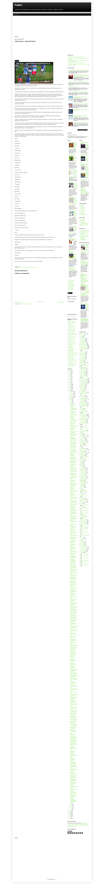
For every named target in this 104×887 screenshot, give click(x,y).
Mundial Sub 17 (83, 500)
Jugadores (82, 483)
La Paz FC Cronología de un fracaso (73, 588)
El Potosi (72, 825)
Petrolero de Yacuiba (84, 504)
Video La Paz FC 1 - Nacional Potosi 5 (73, 615)
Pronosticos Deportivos (84, 508)
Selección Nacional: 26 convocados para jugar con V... (74, 627)
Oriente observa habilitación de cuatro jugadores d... (73, 731)
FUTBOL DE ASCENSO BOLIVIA (84, 285)
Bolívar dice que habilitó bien (72, 734)
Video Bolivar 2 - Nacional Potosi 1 (73, 664)
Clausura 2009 (82, 373)
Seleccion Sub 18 (83, 523)
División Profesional (83, 452)
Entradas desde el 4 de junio (73, 554)
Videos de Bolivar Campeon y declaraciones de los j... (73, 660)
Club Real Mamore (83, 414)
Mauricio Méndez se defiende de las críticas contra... (73, 763)
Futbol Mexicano (71, 285)
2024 (70, 373)
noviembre (72, 393)
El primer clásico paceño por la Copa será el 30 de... (73, 458)
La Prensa (84, 823)
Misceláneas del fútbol (84, 235)
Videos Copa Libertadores (84, 560)
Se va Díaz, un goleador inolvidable (73, 414)
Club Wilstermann (72, 197)
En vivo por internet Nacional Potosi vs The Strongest (73, 740)
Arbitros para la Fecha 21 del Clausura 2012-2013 (73, 698)
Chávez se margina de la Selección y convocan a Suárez (73, 501)
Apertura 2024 (82, 358)
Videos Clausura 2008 (84, 558)
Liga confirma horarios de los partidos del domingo (73, 570)
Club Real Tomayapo (84, 418)
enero (71, 808)
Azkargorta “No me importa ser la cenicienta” (73, 481)
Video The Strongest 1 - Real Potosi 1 (73, 695)
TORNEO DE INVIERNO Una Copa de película (73, 438)
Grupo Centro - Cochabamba (71, 347)
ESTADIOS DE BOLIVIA (84, 456)
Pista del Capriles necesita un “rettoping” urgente (73, 507)
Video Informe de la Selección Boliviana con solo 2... (73, 471)
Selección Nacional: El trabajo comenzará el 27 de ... (73, 744)
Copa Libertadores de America (33, 12)
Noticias (81, 503)
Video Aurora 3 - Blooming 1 (72, 657)
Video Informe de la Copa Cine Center (73, 468)
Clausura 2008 (82, 372)
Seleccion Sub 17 (83, 522)
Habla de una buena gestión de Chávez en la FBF (73, 578)
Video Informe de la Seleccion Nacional (73, 613)
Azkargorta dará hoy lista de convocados (73, 645)
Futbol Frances (71, 281)
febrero (71, 807)
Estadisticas (82, 219)
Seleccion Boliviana (83, 517)
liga (81, 488)
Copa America (82, 440)
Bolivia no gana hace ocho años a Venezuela (73, 465)
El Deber (82, 824)
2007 (70, 818)
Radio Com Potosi (72, 329)
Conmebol (82, 437)
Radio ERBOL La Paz (72, 364)
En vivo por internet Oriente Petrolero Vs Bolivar (74, 532)
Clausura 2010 (82, 375)
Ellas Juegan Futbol (84, 303)
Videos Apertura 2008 (84, 553)
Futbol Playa (82, 474)
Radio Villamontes (72, 341)
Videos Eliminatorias (84, 562)
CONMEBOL (82, 220)
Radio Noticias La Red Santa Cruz (72, 363)
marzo (71, 805)
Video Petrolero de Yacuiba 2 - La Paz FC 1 (73, 624)
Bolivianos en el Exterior (84, 365)
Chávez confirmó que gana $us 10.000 (73, 607)
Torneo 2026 (87, 12)
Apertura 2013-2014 (83, 345)
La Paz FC (82, 487)
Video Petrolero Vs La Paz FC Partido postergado (73, 654)
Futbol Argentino (71, 284)
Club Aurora (28, 267)
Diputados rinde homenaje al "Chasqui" (72, 429)
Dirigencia (50, 12)
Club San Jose (82, 422)
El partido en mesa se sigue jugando (73, 504)
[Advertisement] (51, 25)
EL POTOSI (82, 210)
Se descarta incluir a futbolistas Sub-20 (73, 717)
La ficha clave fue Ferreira (73, 643)
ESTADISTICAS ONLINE (84, 230)
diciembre (71, 391)
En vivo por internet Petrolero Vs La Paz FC (73, 630)
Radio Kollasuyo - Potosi (73, 353)
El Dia (75, 826)
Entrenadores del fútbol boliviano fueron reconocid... (73, 582)
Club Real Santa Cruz (84, 416)
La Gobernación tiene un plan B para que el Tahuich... (73, 409)
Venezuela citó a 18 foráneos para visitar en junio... (74, 769)
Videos (37, 267)
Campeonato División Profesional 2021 (84, 368)
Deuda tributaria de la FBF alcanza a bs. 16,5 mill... (73, 435)
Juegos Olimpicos (83, 482)
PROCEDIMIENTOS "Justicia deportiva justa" (73, 766)
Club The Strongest (23, 12)
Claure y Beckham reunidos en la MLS (73, 426)
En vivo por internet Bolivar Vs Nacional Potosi (73, 679)
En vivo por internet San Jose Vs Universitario (73, 682)
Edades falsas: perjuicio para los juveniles (73, 494)
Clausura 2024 (82, 389)
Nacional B (83, 260)
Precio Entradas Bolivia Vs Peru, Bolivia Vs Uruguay (78, 91)
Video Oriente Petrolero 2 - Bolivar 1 (73, 521)
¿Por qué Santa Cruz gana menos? (73, 576)
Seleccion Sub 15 (83, 521)
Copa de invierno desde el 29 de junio (73, 551)
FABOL (81, 461)
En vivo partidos (71, 331)
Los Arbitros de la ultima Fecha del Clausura (73, 548)
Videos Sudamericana (84, 564)
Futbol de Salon (83, 470)
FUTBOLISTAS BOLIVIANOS (83, 239)
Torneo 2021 (82, 541)
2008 (70, 816)
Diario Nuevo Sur (70, 826)
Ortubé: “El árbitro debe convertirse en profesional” (73, 446)
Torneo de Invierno (83, 546)
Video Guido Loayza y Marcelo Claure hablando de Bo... (73, 648)
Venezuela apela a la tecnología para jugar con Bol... (73, 780)
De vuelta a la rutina (73, 440)
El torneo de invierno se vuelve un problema (73, 594)
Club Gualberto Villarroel (84, 406)
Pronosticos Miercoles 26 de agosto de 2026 (76, 56)
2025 (70, 372)
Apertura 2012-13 (83, 344)
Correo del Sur (77, 825)
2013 (70, 390)
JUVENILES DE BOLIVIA (83, 486)
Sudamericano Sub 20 (84, 533)
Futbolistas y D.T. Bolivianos (72, 155)
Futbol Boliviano (72, 142)
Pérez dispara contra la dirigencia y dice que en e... (73, 591)
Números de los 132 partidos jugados (73, 516)
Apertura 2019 (82, 354)
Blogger (55, 879)
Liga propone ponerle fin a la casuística (73, 711)
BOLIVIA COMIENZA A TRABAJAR (73, 519)
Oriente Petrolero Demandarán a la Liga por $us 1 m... (73, 640)
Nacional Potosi (32, 267)
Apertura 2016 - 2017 (84, 349)
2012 (70, 810)
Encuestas (82, 455)
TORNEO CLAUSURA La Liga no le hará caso (73, 704)
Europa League (83, 460)
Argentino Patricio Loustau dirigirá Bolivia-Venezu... (73, 776)
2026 (70, 370)
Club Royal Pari (72, 238)
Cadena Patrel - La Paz (73, 352)
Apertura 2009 (82, 340)
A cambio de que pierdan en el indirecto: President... (72, 405)
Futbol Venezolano (83, 476)
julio (70, 399)
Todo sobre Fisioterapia (83, 189)
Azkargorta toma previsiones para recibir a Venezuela (73, 609)
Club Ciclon (82, 400)
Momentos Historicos (84, 495)
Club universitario (83, 430)
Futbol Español (71, 288)
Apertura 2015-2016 (83, 348)
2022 (70, 376)
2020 (70, 379)
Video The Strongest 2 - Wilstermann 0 (73, 618)
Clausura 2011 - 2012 (84, 376)
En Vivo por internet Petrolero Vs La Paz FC (73, 686)
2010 (70, 813)
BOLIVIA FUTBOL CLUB (84, 231)
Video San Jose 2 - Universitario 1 (73, 651)
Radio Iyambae (71, 358)
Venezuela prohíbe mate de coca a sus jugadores (73, 796)
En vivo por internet (72, 280)
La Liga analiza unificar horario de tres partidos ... (74, 783)
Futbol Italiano (71, 289)
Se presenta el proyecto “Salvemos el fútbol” (73, 786)
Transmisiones (16, 14)
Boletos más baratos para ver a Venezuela (73, 585)
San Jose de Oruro (72, 226)
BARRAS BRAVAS (83, 362)
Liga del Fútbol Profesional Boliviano (84, 490)
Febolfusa (82, 464)
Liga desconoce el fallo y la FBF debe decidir (74, 689)
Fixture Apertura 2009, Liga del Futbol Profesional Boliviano (80, 116)
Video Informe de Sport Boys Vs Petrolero (73, 423)
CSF (81, 447)
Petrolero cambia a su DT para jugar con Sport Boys (73, 484)
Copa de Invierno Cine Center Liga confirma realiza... (73, 722)
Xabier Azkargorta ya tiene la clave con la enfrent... (73, 491)
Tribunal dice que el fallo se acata (73, 728)
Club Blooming (82, 396)
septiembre (72, 396)
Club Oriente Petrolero (84, 412)
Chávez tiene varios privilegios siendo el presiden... (73, 604)
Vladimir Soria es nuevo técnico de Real (80, 103)
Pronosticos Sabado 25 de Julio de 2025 (76, 62)
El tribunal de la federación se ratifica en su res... (73, 773)
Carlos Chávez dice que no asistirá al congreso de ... (73, 451)
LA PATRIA (82, 209)
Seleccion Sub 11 (83, 519)
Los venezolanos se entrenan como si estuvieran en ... (73, 474)
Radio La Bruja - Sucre (72, 333)
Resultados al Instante (84, 512)
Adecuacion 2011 (83, 333)
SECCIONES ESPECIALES (82, 516)
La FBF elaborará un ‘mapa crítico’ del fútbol (73, 513)
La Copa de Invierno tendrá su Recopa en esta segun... (73, 443)
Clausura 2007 (82, 371)
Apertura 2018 (82, 353)
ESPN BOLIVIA (83, 222)
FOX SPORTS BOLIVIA (84, 223)
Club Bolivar (16, 12)
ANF (81, 336)
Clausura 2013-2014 (83, 380)
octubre (71, 394)
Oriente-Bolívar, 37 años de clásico (73, 564)
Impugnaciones (83, 478)
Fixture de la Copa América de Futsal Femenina (87, 306)
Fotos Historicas (83, 468)
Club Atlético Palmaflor (71, 252)
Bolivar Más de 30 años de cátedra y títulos (73, 634)
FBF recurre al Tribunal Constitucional (74, 432)
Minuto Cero (71, 325)
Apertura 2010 (82, 341)
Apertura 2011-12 (83, 343)
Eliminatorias (56, 12)
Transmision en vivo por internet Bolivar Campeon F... (73, 670)
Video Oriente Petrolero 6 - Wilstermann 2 (72, 666)
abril (70, 804)
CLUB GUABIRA (83, 404)
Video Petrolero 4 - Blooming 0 (73, 529)
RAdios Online (71, 338)
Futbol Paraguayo (83, 473)
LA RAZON (82, 206)
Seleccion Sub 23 (83, 527)
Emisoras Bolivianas (72, 336)
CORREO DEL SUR (83, 214)
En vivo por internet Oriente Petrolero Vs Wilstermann (74, 676)
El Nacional (85, 825)
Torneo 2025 (82, 544)
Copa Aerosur (82, 438)
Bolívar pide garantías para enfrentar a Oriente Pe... (73, 620)
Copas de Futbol (72, 268)
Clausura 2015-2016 (83, 382)
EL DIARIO (82, 212)
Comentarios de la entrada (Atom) (25, 303)
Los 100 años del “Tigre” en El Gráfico (80, 122)
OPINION (82, 205)
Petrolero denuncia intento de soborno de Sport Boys (73, 461)
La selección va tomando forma (73, 412)
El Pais (79, 824)
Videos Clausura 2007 (84, 555)
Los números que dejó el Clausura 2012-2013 (73, 477)
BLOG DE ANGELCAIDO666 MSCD (84, 275)
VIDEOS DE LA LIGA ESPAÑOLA (84, 234)
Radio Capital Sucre (72, 321)
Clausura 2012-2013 (22, 267)
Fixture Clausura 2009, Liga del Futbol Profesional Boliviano (80, 97)
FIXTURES (65, 12)
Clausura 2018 (82, 385)
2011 (70, 812)
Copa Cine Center (83, 441)
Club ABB (82, 390)
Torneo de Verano (83, 549)
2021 (70, 378)
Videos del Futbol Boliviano (84, 155)
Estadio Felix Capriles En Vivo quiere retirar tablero (73, 714)
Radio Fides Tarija (72, 330)
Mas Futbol (82, 493)
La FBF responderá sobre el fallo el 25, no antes (73, 708)
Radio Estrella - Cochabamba (71, 351)
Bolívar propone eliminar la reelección (72, 752)
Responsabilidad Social (84, 510)
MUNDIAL (70, 12)
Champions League (83, 369)
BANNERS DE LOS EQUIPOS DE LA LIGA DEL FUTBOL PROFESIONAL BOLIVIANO (81, 75)
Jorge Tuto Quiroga (84, 172)
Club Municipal (82, 410)
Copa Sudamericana (43, 12)
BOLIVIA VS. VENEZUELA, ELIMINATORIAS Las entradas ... (73, 560)
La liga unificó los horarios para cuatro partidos (73, 755)
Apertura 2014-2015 (83, 347)
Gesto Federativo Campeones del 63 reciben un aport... (73, 737)
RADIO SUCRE (71, 357)
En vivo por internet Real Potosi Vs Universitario (73, 538)
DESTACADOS (83, 448)
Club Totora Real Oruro (84, 428)
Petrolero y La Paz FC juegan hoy (73, 637)
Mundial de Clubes (83, 499)
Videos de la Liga (72, 316)
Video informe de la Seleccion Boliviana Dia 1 (73, 498)
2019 (70, 381)
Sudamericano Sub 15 (84, 528)
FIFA (81, 465)
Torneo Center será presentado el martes (73, 545)
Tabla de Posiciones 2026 (78, 12)
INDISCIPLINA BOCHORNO (82, 481)
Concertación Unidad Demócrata (84, 165)
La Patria (71, 824)
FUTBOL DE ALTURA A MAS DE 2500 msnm (85, 320)
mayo (71, 402)
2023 (70, 375)
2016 (70, 385)
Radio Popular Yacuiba (72, 343)
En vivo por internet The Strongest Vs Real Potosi (73, 701)
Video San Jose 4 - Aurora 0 (73, 524)
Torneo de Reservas (83, 548)
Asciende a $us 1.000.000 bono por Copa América (73, 556)
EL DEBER (82, 213)
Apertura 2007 (82, 337)
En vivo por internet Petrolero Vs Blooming (73, 541)
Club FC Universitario (84, 403)
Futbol (18, 5)
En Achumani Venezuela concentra (72, 417)
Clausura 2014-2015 (83, 381)
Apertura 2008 (82, 339)
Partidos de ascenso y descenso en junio (73, 719)
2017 (70, 384)
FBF (61, 12)
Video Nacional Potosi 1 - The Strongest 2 (73, 725)
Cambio (81, 825)
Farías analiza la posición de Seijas (73, 510)
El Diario (86, 824)
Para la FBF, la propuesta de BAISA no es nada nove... (73, 748)
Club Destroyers (83, 402)
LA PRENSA (82, 208)
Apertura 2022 (82, 357)
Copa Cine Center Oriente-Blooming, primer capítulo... (73, 567)
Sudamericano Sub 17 (84, 530)
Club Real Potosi (83, 415)
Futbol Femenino (83, 472)
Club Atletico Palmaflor (84, 393)
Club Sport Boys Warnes (84, 423)
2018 (70, 382)
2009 (70, 815)
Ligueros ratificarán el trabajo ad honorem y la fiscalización (79, 70)
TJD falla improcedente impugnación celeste (72, 759)
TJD (81, 540)
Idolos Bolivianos (83, 477)
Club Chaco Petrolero (84, 399)
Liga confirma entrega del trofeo (73, 790)
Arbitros (81, 361)
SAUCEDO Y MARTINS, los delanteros (72, 488)
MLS (81, 494)
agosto (71, 397)
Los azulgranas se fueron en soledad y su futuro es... (73, 792)
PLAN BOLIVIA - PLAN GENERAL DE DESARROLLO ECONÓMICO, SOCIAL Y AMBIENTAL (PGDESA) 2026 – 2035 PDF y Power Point (85, 280)
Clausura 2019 (82, 386)
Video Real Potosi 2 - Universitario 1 (73, 527)
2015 (70, 387)
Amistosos (82, 335)
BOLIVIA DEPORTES (84, 244)
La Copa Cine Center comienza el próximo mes (73, 600)
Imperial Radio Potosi (72, 326)
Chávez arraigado (73, 449)
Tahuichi (81, 537)
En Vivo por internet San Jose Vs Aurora (73, 535)
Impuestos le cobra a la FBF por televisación (73, 455)
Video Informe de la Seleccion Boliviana (73, 420)
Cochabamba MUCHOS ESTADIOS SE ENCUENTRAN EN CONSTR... (73, 800)
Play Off (81, 507)
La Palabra (76, 824)
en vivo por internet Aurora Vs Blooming (73, 673)
